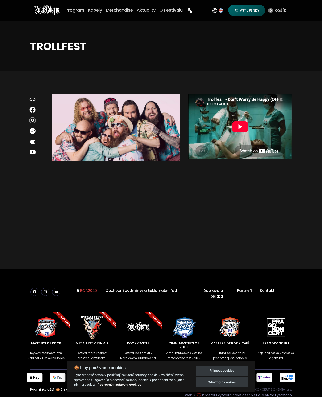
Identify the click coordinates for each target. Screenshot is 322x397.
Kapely (95, 10)
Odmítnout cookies (222, 382)
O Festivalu (171, 10)
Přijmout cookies (222, 370)
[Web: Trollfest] (32, 99)
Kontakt (267, 290)
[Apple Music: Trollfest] (32, 142)
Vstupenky (249, 10)
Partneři (244, 290)
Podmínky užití (42, 389)
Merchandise (119, 10)
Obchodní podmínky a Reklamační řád (141, 290)
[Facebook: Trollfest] (32, 110)
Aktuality (146, 10)
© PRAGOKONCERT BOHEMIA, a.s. (266, 389)
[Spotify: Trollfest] (32, 131)
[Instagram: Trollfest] (32, 120)
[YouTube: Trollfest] (32, 152)
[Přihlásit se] (189, 10)
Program (75, 10)
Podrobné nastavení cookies (119, 384)
